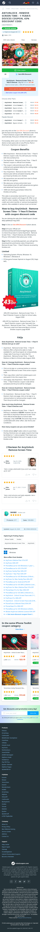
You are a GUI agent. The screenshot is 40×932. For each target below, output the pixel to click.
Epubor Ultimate (7, 764)
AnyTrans (5, 747)
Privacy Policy (26, 717)
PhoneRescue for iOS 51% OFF (16, 568)
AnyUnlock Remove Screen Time (15, 543)
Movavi (4, 780)
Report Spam (6, 847)
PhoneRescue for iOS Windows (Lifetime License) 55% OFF (20, 609)
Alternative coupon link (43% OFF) (16, 93)
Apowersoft (5, 814)
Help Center (5, 844)
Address (4, 834)
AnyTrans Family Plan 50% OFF (16, 571)
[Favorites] (33, 3)
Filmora (4, 730)
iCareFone (5, 740)
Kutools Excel (6, 745)
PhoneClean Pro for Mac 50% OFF (17, 590)
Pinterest (28, 881)
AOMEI (4, 789)
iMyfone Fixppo (6, 767)
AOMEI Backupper (7, 755)
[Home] (3, 9)
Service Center (6, 831)
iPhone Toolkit (9, 539)
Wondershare (6, 787)
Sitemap (4, 849)
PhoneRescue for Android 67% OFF (17, 582)
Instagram (11, 881)
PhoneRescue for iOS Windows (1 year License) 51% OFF (20, 566)
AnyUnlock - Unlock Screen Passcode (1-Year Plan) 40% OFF (20, 595)
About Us (5, 824)
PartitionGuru (6, 750)
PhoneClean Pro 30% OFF (14, 606)
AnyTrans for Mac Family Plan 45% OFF (18, 579)
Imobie (19, 539)
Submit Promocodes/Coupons (11, 854)
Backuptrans (6, 802)
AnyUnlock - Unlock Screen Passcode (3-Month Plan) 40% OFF (20, 601)
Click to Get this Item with (20, 89)
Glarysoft (4, 797)
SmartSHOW (5, 752)
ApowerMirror (6, 769)
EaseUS (4, 785)
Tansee (4, 806)
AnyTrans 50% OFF (11, 563)
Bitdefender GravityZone (9, 738)
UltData (4, 743)
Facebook (15, 881)
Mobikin (4, 809)
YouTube (20, 881)
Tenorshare (5, 782)
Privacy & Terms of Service (24, 918)
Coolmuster (5, 735)
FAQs (23, 40)
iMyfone (4, 794)
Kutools (4, 777)
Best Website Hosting (8, 829)
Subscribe (33, 713)
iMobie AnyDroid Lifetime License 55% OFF (20, 612)
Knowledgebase (7, 852)
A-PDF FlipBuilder (7, 816)
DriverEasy (5, 733)
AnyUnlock (31, 543)
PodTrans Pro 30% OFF (13, 598)
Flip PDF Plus (6, 762)
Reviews (34, 40)
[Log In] (37, 3)
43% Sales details (9, 40)
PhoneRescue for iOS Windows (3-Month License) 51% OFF (20, 576)
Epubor (4, 811)
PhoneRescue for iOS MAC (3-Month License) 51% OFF (20, 593)
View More (19, 629)
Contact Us (5, 836)
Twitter (24, 881)
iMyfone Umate (6, 757)
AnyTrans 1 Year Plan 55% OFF (15, 574)
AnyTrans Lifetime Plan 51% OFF (16, 560)
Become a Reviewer (8, 856)
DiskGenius (5, 760)
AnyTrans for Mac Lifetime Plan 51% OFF (19, 587)
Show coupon (21, 70)
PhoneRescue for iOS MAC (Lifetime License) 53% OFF (20, 585)
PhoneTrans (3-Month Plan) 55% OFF (18, 603)
